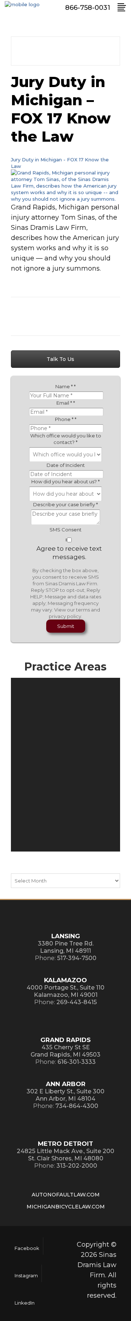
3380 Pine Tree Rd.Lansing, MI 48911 (66, 947)
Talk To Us (61, 359)
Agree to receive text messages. (69, 553)
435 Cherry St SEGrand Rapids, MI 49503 (65, 1051)
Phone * (65, 419)
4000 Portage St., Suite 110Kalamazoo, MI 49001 (65, 991)
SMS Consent (65, 529)
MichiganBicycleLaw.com (66, 1206)
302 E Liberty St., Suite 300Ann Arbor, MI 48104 (65, 1095)
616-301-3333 (76, 1061)
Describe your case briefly (65, 504)
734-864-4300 (76, 1105)
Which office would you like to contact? (65, 439)
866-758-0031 (87, 8)
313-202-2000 (76, 1165)
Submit (65, 626)
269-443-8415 (76, 1002)
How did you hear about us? (65, 481)
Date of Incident (66, 465)
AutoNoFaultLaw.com (66, 1194)
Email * (65, 403)
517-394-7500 (76, 958)
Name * (65, 386)
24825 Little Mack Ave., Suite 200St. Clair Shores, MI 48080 (65, 1155)
